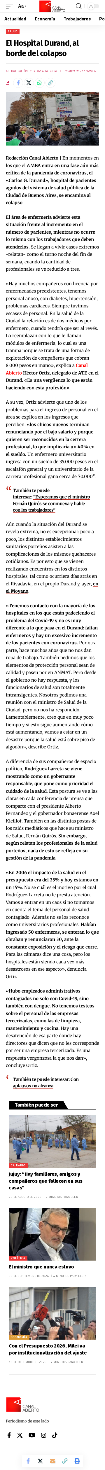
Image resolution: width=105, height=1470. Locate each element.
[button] (11, 6)
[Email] (52, 1461)
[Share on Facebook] (18, 83)
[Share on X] (29, 83)
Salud (13, 31)
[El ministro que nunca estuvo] (52, 1234)
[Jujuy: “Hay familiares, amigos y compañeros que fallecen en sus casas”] (52, 1141)
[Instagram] (44, 1435)
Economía (19, 1337)
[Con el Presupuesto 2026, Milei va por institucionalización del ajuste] (52, 1313)
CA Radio (18, 1165)
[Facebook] (9, 1435)
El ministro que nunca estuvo (41, 1267)
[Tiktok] (55, 1435)
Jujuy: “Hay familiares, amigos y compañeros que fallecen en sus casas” (45, 1181)
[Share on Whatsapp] (40, 83)
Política (18, 1258)
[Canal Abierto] (52, 6)
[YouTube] (32, 1435)
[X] (19, 1435)
